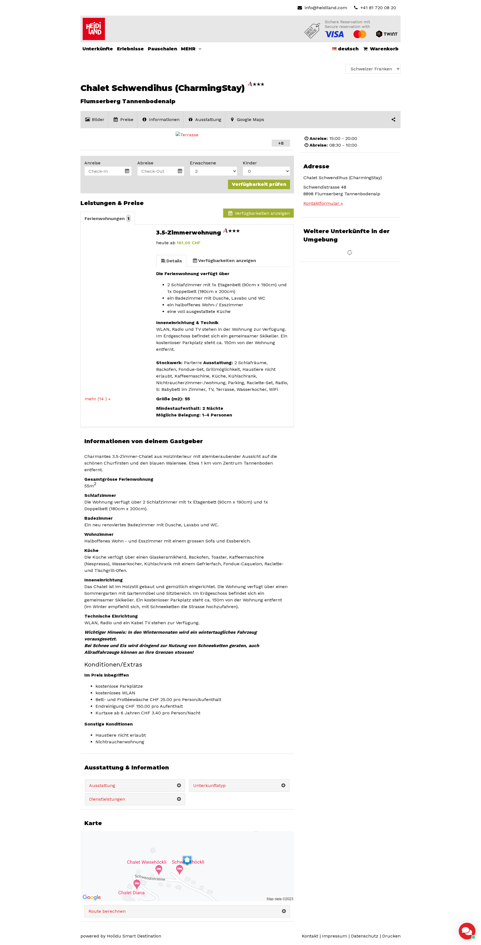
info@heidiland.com (325, 7)
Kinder (250, 163)
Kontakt (310, 936)
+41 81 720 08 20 (377, 7)
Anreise (92, 163)
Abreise (145, 163)
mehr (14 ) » (98, 398)
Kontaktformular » (323, 203)
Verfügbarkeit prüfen (259, 184)
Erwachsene (203, 163)
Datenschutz (364, 936)
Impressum (334, 936)
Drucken (391, 936)
